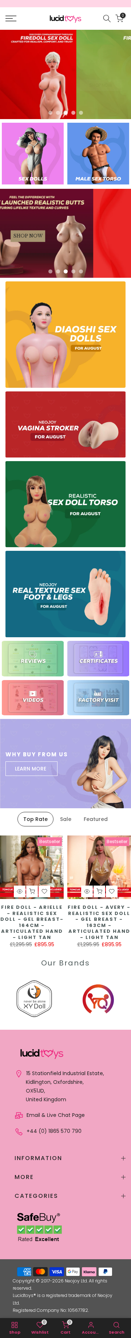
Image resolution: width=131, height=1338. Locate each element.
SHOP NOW (24, 74)
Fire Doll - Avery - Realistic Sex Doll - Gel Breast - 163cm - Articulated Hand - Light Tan (99, 922)
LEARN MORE (30, 768)
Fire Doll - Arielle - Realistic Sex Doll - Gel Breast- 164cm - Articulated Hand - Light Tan (32, 922)
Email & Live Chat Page (55, 1115)
